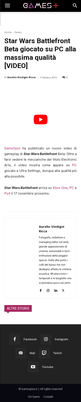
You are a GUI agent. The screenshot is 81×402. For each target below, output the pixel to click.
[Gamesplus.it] (40, 6)
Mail (32, 353)
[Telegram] (48, 88)
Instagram (61, 339)
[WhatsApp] (38, 88)
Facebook (30, 339)
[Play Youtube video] (40, 119)
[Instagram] (48, 289)
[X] (18, 88)
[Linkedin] (55, 289)
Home (8, 32)
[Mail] (20, 353)
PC (74, 165)
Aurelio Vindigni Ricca (21, 77)
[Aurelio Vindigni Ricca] (21, 258)
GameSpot (12, 148)
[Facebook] (8, 88)
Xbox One (60, 188)
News (18, 32)
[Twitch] (44, 353)
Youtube (47, 367)
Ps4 (7, 193)
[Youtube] (33, 367)
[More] (58, 88)
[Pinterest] (28, 88)
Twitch (57, 353)
